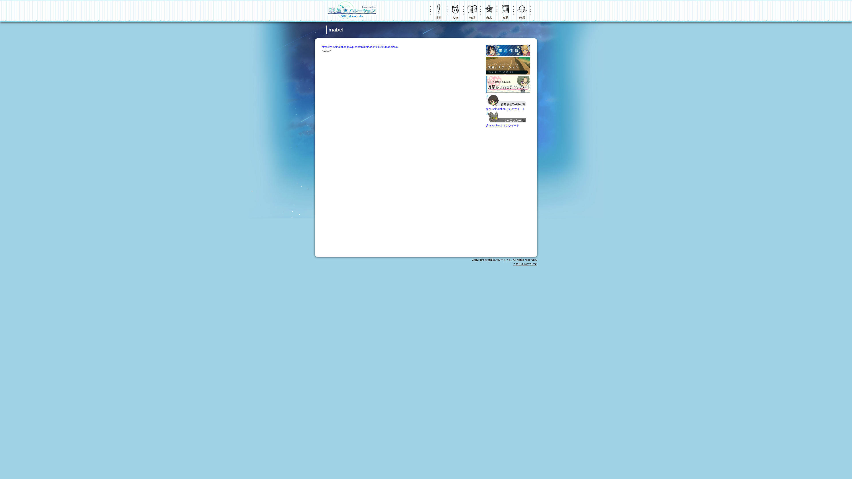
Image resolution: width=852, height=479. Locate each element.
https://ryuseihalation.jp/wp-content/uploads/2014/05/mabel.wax (360, 47)
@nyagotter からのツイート (502, 125)
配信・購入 (506, 14)
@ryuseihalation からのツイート (505, 109)
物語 (472, 14)
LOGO (351, 11)
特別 (522, 14)
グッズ (489, 14)
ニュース (439, 14)
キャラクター (456, 14)
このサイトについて (525, 264)
